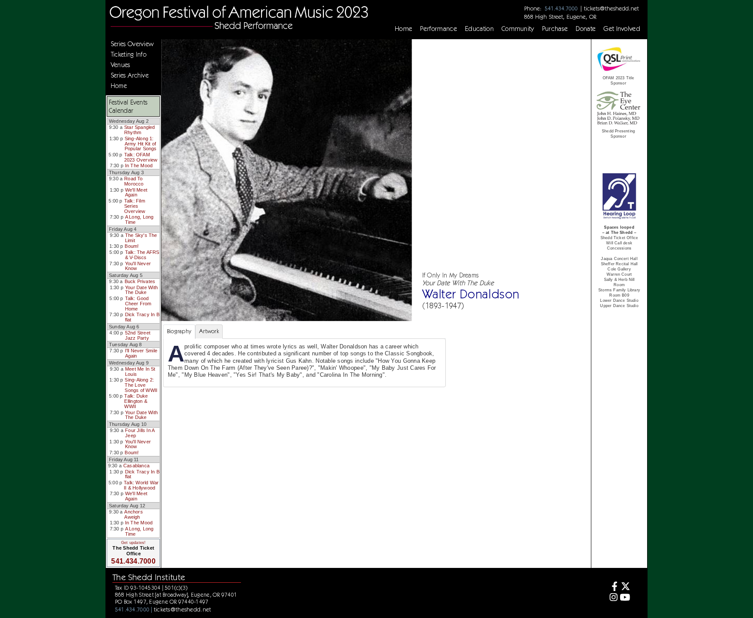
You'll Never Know (138, 266)
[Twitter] (625, 587)
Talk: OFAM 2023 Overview (141, 157)
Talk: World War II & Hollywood (141, 485)
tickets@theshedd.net (611, 8)
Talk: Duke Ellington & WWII (136, 401)
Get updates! (133, 542)
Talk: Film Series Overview (135, 205)
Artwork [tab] (209, 331)
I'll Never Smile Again (141, 353)
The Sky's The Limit (141, 238)
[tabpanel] (304, 363)
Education (479, 28)
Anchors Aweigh (133, 514)
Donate (586, 28)
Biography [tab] (179, 331)
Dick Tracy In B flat (142, 317)
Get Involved (622, 28)
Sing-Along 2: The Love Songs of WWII (141, 384)
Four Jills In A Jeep (139, 433)
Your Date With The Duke (141, 290)
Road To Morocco (134, 181)
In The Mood (139, 165)
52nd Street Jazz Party (137, 335)
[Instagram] (612, 598)
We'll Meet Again (136, 192)
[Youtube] (625, 598)
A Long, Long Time (139, 219)
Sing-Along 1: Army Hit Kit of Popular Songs (141, 143)
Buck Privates (140, 281)
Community (518, 28)
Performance (438, 28)
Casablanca (136, 465)
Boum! (132, 246)
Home (403, 28)
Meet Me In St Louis (140, 371)
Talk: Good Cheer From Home (138, 303)
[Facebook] (612, 587)
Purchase (555, 28)
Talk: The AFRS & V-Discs (142, 255)
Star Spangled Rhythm (139, 130)
